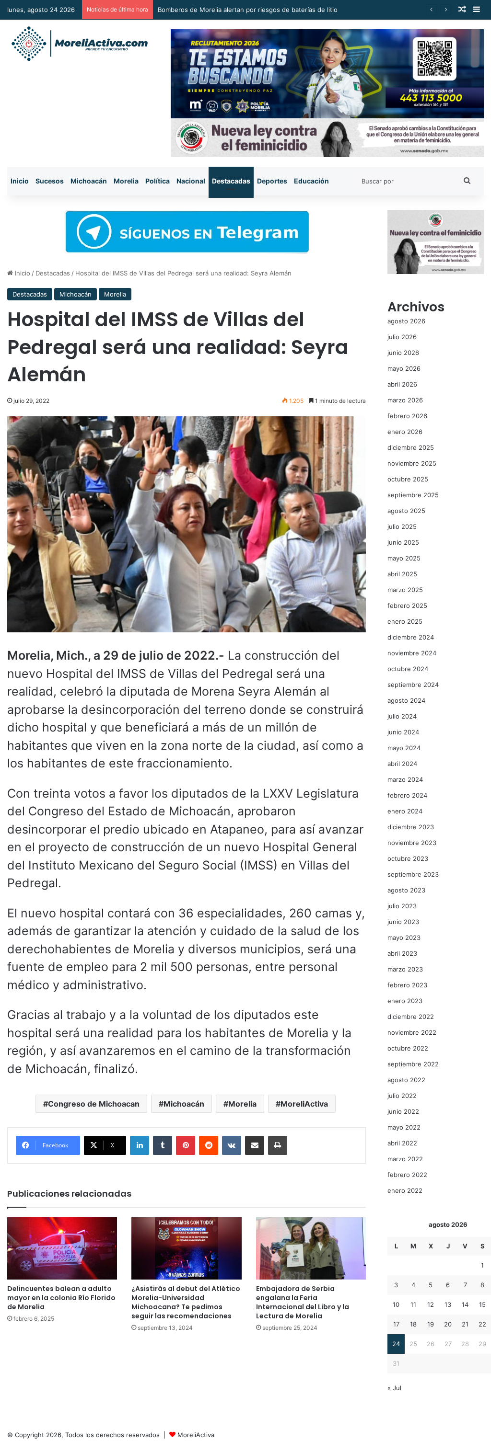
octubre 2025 (407, 479)
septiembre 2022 (413, 1064)
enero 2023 (404, 1001)
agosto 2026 (406, 321)
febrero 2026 (407, 416)
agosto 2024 (406, 700)
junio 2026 (403, 352)
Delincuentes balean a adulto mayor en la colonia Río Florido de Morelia (61, 1298)
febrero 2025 (407, 605)
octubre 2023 (407, 858)
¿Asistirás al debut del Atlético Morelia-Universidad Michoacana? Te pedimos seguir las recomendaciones (185, 1302)
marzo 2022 (405, 1159)
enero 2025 (404, 621)
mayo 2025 (404, 558)
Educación (311, 181)
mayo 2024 (404, 748)
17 (396, 1324)
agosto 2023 (406, 890)
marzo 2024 (405, 779)
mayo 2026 (404, 368)
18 (413, 1324)
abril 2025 (402, 574)
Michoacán (88, 181)
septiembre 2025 (413, 495)
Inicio (20, 181)
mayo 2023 (404, 937)
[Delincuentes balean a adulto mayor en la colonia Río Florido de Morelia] (62, 1248)
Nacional (190, 181)
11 (413, 1304)
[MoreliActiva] (79, 44)
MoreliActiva (304, 1104)
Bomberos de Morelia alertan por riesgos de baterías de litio (248, 9)
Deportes (272, 181)
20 (448, 1324)
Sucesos (49, 181)
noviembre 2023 (411, 842)
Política (157, 181)
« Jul (394, 1388)
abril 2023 (402, 953)
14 (465, 1304)
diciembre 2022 (410, 1016)
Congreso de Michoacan (94, 1104)
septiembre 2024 (413, 684)
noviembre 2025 (411, 463)
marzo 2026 (405, 400)
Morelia (126, 181)
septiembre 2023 (413, 874)
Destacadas (231, 181)
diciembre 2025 (410, 447)
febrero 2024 (407, 795)
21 (465, 1324)
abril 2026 (402, 384)
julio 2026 (402, 337)
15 (482, 1304)
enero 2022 (404, 1190)
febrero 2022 (407, 1174)
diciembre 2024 (410, 637)
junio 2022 (403, 1111)
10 (396, 1304)
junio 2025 (403, 542)
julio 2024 (402, 716)
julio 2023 (402, 906)
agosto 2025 (406, 510)
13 (447, 1304)
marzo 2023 (405, 969)
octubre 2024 (407, 669)
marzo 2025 (405, 590)
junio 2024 (403, 732)
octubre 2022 (407, 1048)
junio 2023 (403, 922)
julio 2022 (402, 1095)
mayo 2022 (404, 1127)
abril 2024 (402, 763)
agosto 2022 (406, 1080)
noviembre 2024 (411, 653)
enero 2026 (404, 431)
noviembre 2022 (411, 1032)
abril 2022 (402, 1143)
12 (430, 1304)
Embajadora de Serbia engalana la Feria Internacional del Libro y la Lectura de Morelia (302, 1302)
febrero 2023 (407, 985)
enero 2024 (404, 811)
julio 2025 (402, 526)
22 (482, 1324)
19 (430, 1324)
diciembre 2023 (410, 827)
